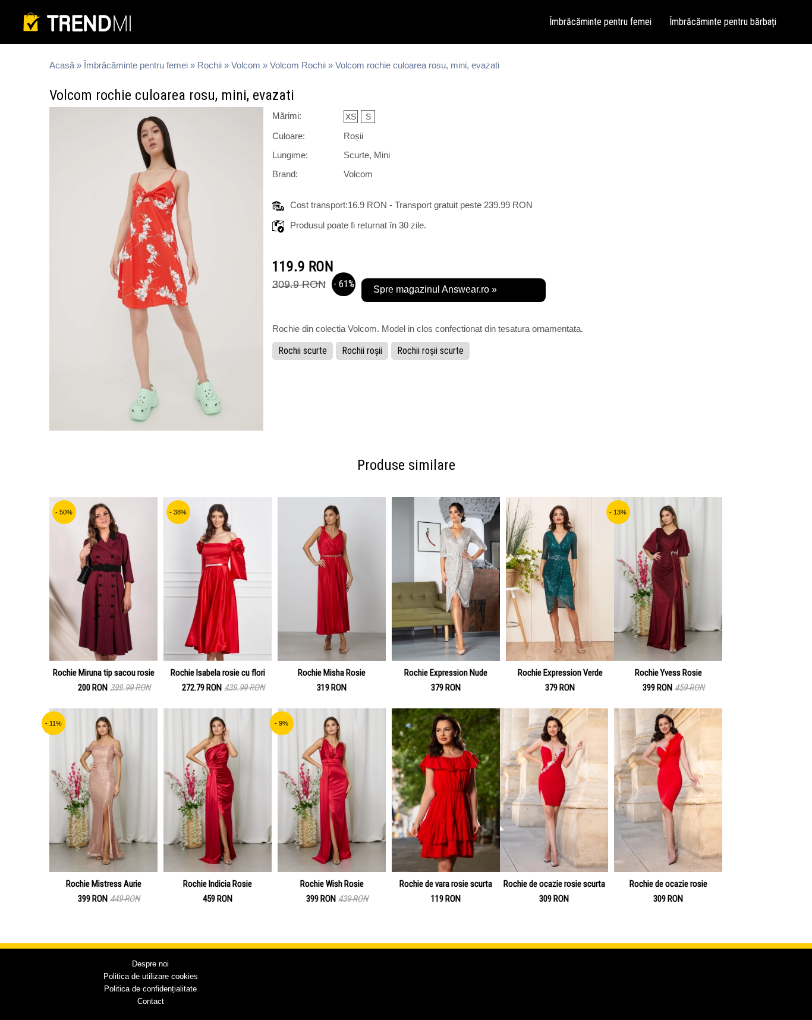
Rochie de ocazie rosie (668, 883)
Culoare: (288, 136)
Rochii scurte (302, 350)
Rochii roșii (362, 350)
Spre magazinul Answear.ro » (435, 289)
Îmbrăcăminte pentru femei (600, 21)
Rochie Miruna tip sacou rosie (104, 672)
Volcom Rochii (298, 65)
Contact (150, 1001)
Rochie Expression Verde (560, 672)
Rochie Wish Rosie (332, 883)
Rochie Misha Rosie (332, 672)
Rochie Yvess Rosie (668, 672)
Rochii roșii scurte (430, 350)
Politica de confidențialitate (150, 988)
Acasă (61, 65)
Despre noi (150, 963)
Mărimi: (286, 116)
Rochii (209, 65)
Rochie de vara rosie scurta (445, 883)
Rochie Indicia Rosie (217, 883)
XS (350, 116)
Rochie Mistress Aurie (103, 883)
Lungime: (290, 155)
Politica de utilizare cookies (150, 976)
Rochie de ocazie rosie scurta (554, 883)
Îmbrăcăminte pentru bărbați (722, 21)
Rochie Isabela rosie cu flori (218, 672)
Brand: (285, 174)
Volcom (245, 65)
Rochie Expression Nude (445, 672)
